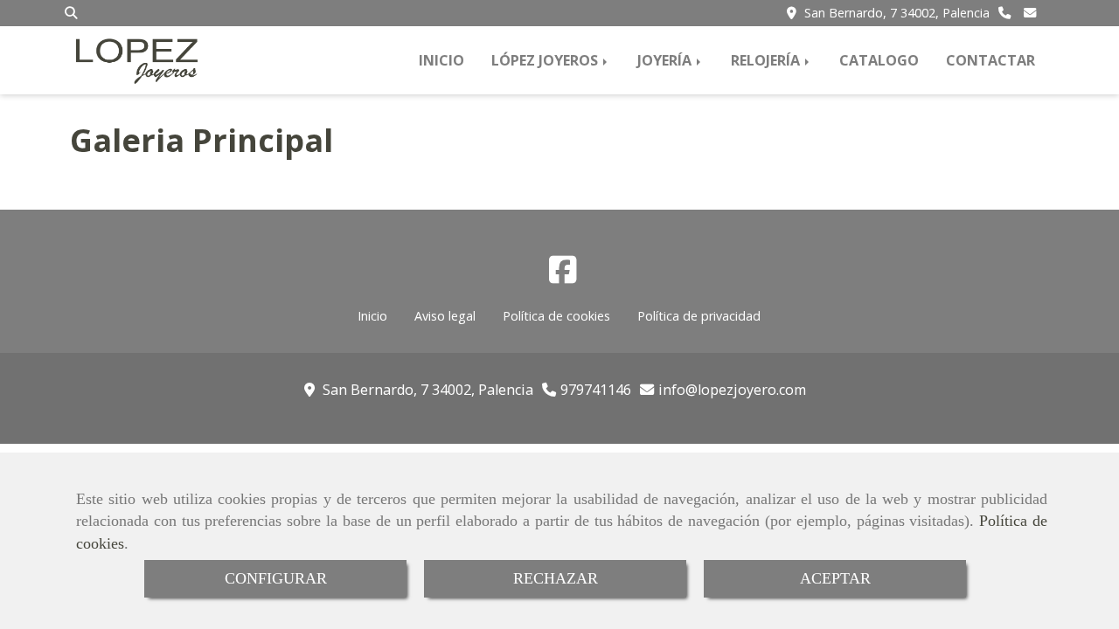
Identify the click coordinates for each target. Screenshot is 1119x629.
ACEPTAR (835, 578)
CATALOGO (879, 60)
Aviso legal (445, 316)
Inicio (372, 316)
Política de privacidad (699, 316)
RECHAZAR (555, 578)
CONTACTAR (990, 60)
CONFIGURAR (276, 578)
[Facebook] (563, 275)
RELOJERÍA (767, 60)
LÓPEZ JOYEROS (546, 60)
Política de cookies (556, 316)
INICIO (441, 60)
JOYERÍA (666, 60)
